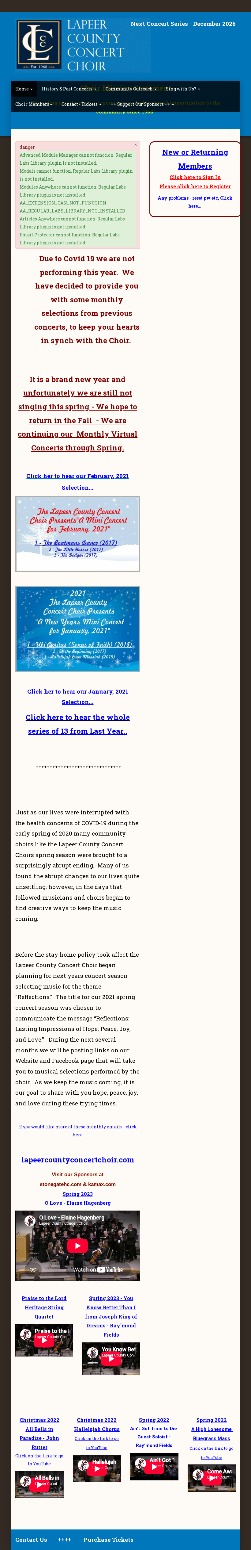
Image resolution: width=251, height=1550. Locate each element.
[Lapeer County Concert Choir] (83, 45)
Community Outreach (130, 89)
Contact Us (31, 1539)
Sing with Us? (181, 89)
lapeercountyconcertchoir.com (77, 1160)
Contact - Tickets (80, 104)
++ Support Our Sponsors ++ (141, 104)
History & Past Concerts (67, 89)
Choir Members (32, 104)
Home (22, 89)
